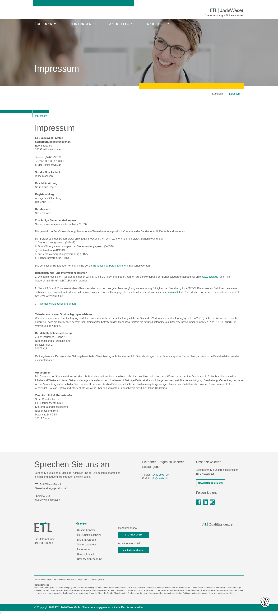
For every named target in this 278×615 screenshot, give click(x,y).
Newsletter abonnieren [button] (210, 482)
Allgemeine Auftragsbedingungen (57, 303)
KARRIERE (156, 24)
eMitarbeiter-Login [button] (133, 550)
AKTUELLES (119, 24)
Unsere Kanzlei (86, 530)
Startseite (217, 93)
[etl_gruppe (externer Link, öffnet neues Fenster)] (212, 502)
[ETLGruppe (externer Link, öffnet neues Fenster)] (198, 502)
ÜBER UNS (43, 24)
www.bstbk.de (210, 276)
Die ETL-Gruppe (86, 539)
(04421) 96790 (160, 474)
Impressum (234, 93)
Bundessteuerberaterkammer (109, 265)
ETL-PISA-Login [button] (133, 534)
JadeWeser (232, 10)
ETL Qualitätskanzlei (89, 535)
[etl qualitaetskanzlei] (217, 524)
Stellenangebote (86, 544)
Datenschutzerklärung (89, 559)
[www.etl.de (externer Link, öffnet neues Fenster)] (43, 527)
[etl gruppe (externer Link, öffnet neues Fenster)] (205, 502)
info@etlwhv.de (159, 478)
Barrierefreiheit (85, 554)
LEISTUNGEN (81, 24)
